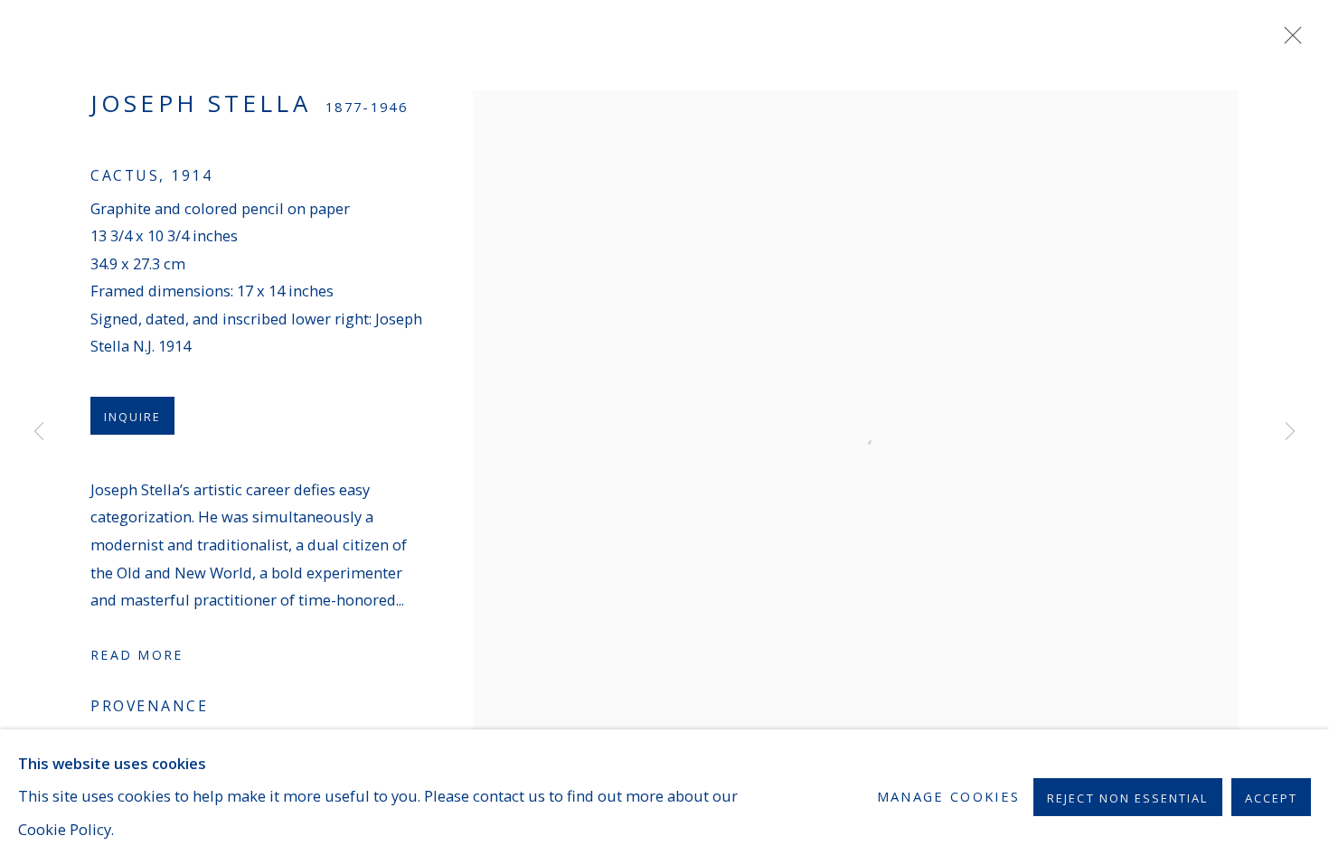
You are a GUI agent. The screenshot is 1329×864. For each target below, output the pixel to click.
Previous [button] (39, 431)
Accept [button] (1271, 797)
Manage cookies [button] (949, 796)
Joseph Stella (200, 103)
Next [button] (1290, 431)
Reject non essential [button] (1127, 797)
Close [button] (1288, 40)
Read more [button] (136, 654)
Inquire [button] (132, 417)
